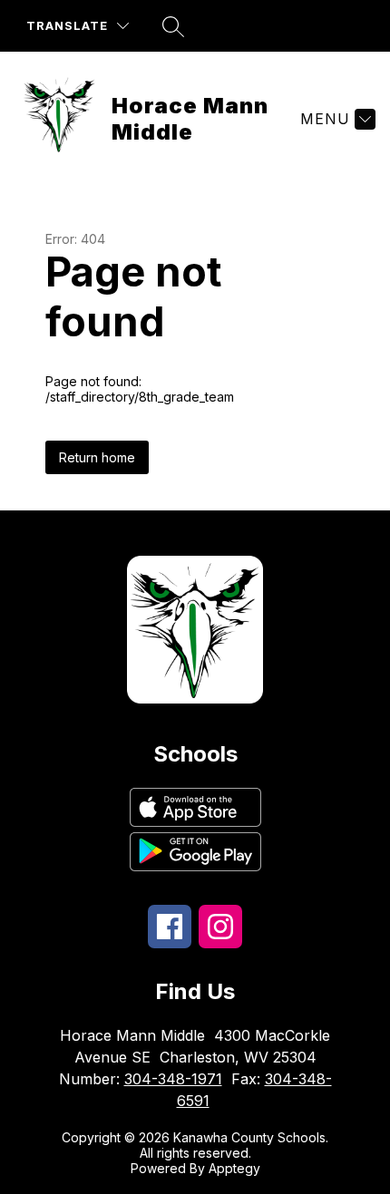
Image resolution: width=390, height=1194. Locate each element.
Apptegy (234, 1168)
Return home (97, 457)
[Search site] (173, 26)
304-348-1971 (173, 1079)
